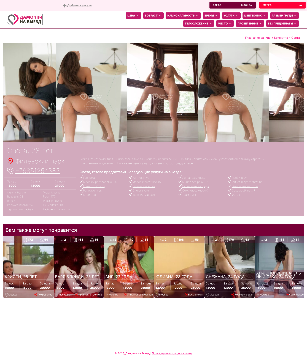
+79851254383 (37, 171)
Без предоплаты (280, 23)
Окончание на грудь (195, 186)
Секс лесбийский (243, 190)
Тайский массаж (144, 194)
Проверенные (248, 23)
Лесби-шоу (239, 177)
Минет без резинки (195, 182)
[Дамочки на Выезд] (25, 19)
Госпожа (89, 177)
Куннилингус (141, 177)
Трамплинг (189, 194)
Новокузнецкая (244, 294)
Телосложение (196, 23)
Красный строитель (91, 294)
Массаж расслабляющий (100, 182)
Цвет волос (253, 15)
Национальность (181, 15)
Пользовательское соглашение (172, 353)
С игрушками (141, 190)
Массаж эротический (147, 182)
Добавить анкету (79, 5)
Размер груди (282, 15)
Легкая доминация (194, 177)
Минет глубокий (94, 186)
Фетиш (236, 194)
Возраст (151, 15)
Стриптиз (89, 194)
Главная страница (258, 37)
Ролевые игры (92, 190)
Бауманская (195, 294)
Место (223, 23)
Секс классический (195, 190)
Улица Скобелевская (140, 294)
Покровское (44, 294)
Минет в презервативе (247, 182)
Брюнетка (281, 37)
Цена (131, 15)
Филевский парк (39, 161)
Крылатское (296, 294)
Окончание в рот (144, 186)
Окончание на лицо (245, 186)
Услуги (229, 15)
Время (209, 15)
